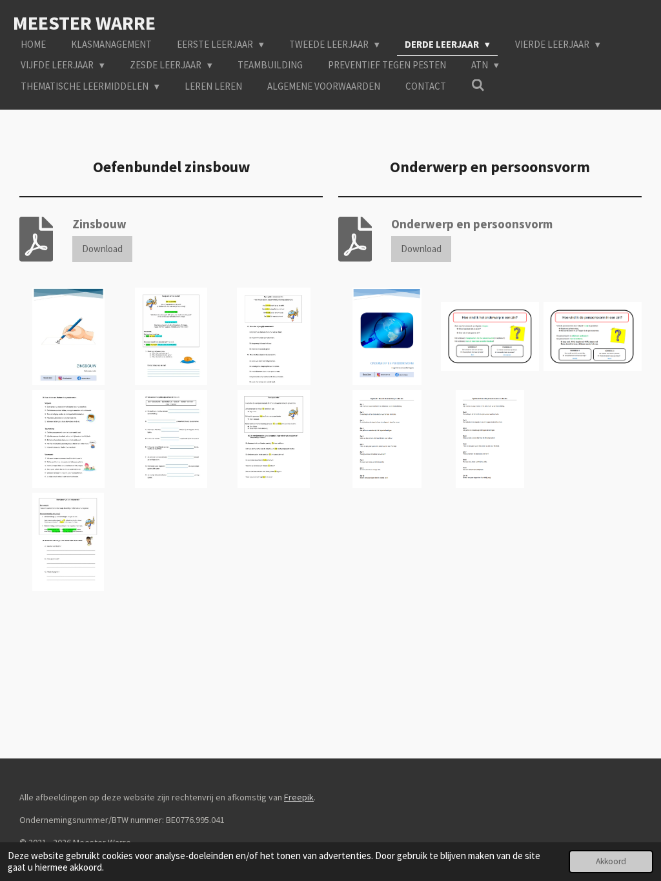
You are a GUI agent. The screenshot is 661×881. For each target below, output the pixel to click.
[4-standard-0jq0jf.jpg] (68, 439)
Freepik (299, 797)
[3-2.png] (593, 336)
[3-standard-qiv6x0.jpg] (274, 336)
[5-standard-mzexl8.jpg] (170, 439)
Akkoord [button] (611, 861)
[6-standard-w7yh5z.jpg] (274, 439)
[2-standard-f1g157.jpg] (170, 336)
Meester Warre (84, 22)
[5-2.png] (489, 439)
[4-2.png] (387, 439)
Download (102, 249)
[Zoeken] (478, 85)
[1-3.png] (387, 336)
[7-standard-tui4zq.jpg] (68, 541)
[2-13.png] (489, 336)
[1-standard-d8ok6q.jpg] (68, 336)
